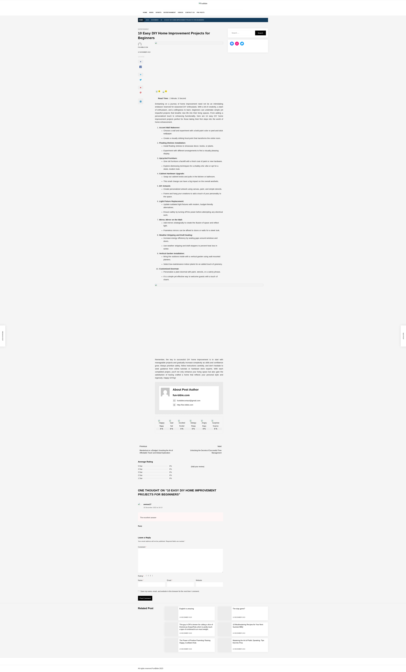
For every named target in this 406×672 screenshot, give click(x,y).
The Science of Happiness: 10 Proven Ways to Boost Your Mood (171, 446)
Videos (180, 12)
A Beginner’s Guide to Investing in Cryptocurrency (166, 311)
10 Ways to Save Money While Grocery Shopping (166, 539)
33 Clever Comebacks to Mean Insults (162, 463)
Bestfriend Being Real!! (157, 556)
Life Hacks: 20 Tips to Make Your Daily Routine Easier (168, 294)
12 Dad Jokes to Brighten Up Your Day (163, 506)
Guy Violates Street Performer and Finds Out (165, 362)
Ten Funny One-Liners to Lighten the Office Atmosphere (168, 455)
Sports (158, 12)
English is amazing (156, 235)
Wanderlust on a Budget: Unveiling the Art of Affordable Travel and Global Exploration (178, 353)
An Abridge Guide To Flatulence (160, 548)
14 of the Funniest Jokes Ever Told (161, 480)
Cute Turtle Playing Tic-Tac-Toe (160, 379)
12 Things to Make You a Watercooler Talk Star (165, 514)
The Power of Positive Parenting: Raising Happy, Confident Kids (171, 277)
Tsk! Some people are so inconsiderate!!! (163, 658)
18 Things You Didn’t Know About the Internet (165, 497)
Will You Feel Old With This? (159, 590)
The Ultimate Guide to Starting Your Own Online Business (169, 319)
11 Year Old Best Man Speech (160, 565)
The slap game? (155, 243)
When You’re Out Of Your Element (161, 599)
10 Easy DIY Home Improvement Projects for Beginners (168, 345)
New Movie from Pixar (157, 607)
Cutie (151, 650)
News (151, 12)
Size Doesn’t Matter (156, 573)
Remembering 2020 (156, 633)
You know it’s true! (156, 666)
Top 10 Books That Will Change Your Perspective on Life (169, 413)
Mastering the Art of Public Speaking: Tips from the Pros (168, 286)
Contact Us (190, 12)
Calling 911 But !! (155, 624)
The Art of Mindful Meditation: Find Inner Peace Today (168, 328)
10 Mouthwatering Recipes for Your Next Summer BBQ (168, 269)
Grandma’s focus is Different (159, 260)
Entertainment (170, 12)
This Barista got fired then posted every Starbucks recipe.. (169, 582)
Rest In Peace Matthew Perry (159, 429)
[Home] (140, 12)
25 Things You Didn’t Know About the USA (164, 489)
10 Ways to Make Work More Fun (161, 523)
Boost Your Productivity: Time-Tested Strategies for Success (170, 303)
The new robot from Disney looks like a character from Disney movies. (173, 616)
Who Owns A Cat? (156, 641)
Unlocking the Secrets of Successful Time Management (168, 336)
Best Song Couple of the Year (160, 438)
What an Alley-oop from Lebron (160, 387)
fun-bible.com (143, 47)
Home (145, 12)
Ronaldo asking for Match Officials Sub (163, 396)
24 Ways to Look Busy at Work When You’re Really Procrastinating (172, 472)
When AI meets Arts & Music (159, 421)
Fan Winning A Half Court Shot (160, 404)
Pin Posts (200, 12)
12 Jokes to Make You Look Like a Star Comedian (166, 531)
